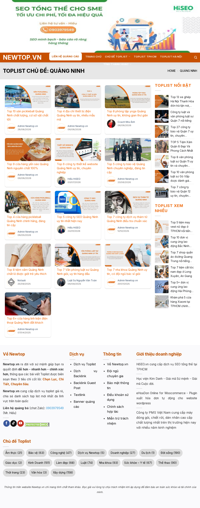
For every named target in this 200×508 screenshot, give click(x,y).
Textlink (79, 395)
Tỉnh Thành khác (116, 64)
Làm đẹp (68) (65, 463)
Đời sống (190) (170, 453)
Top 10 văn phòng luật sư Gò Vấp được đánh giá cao (182, 176)
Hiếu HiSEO (74, 178)
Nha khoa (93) (108, 463)
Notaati (22, 280)
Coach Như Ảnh (126, 121)
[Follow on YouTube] (20, 423)
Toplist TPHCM (145, 56)
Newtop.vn (18, 57)
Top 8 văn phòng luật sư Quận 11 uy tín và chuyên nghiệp (182, 161)
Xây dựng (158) (63, 472)
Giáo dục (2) (13, 463)
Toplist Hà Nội (171, 56)
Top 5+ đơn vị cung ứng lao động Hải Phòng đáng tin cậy (181, 287)
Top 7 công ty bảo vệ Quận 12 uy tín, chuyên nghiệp (180, 191)
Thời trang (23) (15, 472)
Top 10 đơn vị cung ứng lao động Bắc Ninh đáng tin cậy (180, 242)
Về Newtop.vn (117, 364)
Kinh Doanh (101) (39, 463)
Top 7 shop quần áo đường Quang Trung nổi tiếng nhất (182, 257)
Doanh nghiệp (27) (123, 453)
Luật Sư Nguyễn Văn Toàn (82, 280)
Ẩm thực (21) (13, 453)
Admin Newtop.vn (28, 126)
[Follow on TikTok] (13, 423)
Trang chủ (93, 56)
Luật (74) (87, 463)
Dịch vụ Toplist (85, 364)
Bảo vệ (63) (36, 453)
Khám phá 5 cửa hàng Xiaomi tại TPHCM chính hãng (181, 302)
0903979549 (55, 408)
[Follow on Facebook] (6, 423)
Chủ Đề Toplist (116, 56)
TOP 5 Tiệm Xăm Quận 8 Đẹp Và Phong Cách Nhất (182, 146)
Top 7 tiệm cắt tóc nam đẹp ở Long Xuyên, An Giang (182, 272)
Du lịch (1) (148, 453)
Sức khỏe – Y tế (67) (138, 463)
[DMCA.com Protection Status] (36, 424)
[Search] (195, 57)
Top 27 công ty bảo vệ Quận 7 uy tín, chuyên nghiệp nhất (182, 131)
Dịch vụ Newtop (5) (91, 453)
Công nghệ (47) (61, 453)
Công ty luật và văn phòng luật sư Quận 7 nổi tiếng (182, 116)
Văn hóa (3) (39, 472)
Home (172, 70)
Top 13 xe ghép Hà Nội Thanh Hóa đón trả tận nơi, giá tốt (182, 101)
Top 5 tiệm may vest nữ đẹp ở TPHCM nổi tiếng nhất (181, 227)
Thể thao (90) (167, 463)
